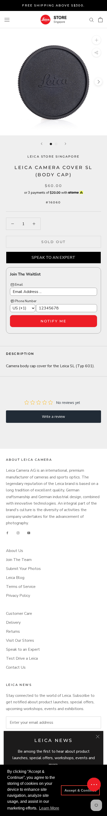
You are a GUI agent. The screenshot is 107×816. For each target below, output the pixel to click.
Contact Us (16, 667)
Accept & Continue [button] (80, 790)
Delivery (13, 622)
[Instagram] (18, 533)
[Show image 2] (56, 144)
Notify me (53, 321)
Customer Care (19, 613)
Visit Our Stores (20, 640)
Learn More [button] (49, 808)
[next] (98, 82)
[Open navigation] (6, 19)
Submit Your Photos (23, 568)
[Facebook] (7, 533)
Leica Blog (15, 577)
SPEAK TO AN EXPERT (53, 257)
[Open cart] (100, 19)
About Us (14, 550)
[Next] (65, 144)
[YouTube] (28, 533)
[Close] (98, 736)
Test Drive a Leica (22, 658)
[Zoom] (96, 40)
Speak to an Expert (23, 649)
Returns (13, 631)
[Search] (91, 19)
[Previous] (41, 144)
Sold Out (53, 242)
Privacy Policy (18, 595)
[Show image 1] (51, 144)
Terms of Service (21, 586)
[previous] (8, 82)
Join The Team (19, 559)
